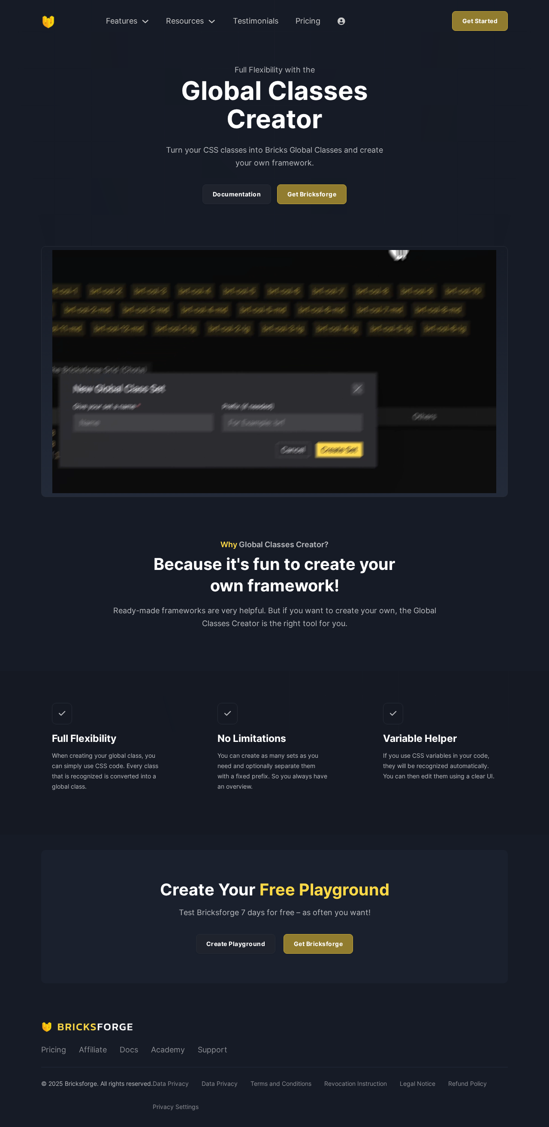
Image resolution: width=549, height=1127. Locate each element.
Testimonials (255, 20)
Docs (129, 1049)
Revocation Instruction (355, 1083)
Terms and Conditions (280, 1083)
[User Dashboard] (341, 21)
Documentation (237, 194)
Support (212, 1049)
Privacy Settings (176, 1106)
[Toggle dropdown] (145, 21)
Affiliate (93, 1049)
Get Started (480, 20)
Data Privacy (171, 1083)
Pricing (308, 20)
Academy (168, 1049)
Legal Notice (417, 1083)
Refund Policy (467, 1083)
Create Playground (235, 943)
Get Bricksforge (312, 194)
